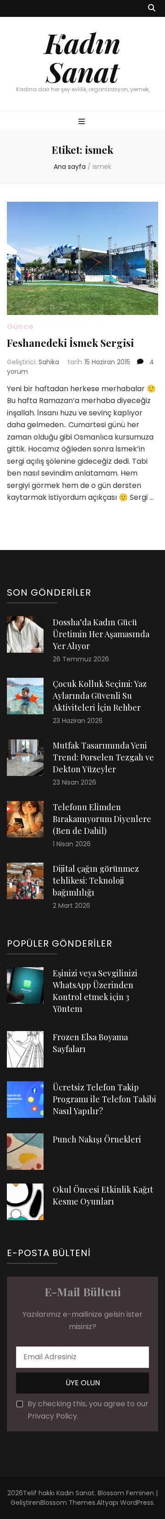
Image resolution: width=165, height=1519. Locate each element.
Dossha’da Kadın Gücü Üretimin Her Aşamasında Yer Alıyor (101, 634)
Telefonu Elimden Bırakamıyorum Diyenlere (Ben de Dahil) (102, 818)
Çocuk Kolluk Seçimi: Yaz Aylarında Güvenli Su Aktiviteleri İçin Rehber (100, 695)
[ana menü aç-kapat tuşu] (82, 122)
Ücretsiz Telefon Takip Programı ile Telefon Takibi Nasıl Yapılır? (104, 1099)
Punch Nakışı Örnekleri (97, 1139)
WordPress (137, 1502)
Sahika (48, 362)
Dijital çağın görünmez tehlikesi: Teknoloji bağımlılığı (96, 880)
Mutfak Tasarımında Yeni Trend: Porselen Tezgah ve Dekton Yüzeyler (103, 757)
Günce (20, 326)
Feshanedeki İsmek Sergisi (70, 343)
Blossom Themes (67, 1502)
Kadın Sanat (82, 56)
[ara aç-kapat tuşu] (151, 8)
